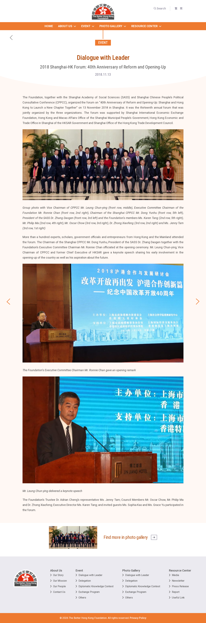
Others (82, 597)
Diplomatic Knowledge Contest (96, 586)
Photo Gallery (131, 570)
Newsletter (178, 580)
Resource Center (180, 570)
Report (175, 591)
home (49, 26)
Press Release (180, 586)
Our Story (58, 575)
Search (161, 8)
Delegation (85, 580)
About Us (56, 570)
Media (175, 575)
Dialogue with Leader (90, 575)
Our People (59, 586)
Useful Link (178, 597)
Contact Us (59, 591)
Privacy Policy (138, 617)
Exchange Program (89, 591)
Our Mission (60, 580)
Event (79, 570)
